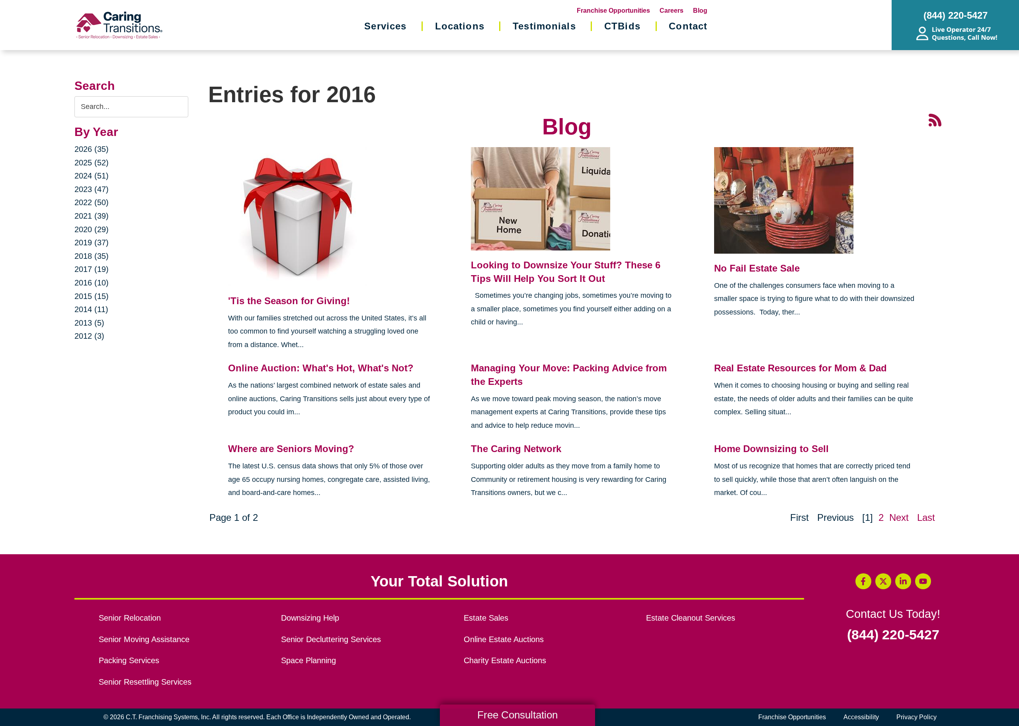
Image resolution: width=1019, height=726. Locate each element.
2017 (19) (91, 269)
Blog (700, 10)
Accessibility (861, 717)
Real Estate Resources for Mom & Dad (800, 368)
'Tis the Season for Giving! (289, 300)
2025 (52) (91, 162)
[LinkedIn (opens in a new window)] (903, 581)
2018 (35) (91, 256)
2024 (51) (91, 175)
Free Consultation (517, 715)
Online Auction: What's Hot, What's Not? (321, 368)
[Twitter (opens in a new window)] (883, 581)
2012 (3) (89, 336)
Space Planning (308, 660)
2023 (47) (91, 189)
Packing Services (129, 660)
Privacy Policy (916, 717)
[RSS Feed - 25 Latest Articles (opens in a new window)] (935, 119)
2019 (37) (91, 242)
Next (899, 517)
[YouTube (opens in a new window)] (923, 581)
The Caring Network (516, 448)
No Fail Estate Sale (757, 268)
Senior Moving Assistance (144, 639)
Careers (671, 10)
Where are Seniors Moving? (291, 448)
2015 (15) (91, 296)
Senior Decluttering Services (331, 639)
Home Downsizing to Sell (771, 448)
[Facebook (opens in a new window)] (863, 581)
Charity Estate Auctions (505, 660)
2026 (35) (91, 149)
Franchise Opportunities (613, 10)
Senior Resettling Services (145, 681)
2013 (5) (89, 322)
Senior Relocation (130, 617)
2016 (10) (91, 282)
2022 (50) (91, 202)
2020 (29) (91, 229)
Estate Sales (486, 617)
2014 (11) (91, 309)
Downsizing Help (310, 617)
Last (926, 517)
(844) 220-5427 (893, 635)
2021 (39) (91, 216)
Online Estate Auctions (504, 639)
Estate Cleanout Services (690, 617)
